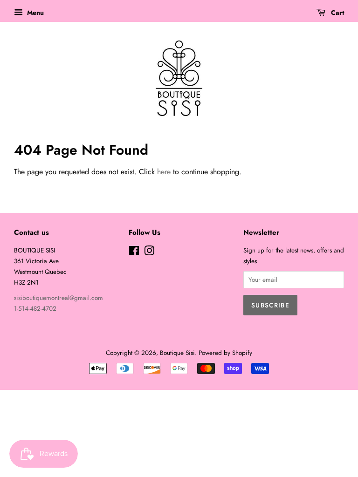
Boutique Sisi (177, 352)
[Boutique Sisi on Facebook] (134, 252)
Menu (34, 12)
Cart (336, 12)
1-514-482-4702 (35, 308)
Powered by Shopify (225, 352)
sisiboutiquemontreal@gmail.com (58, 297)
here (164, 171)
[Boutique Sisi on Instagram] (149, 252)
